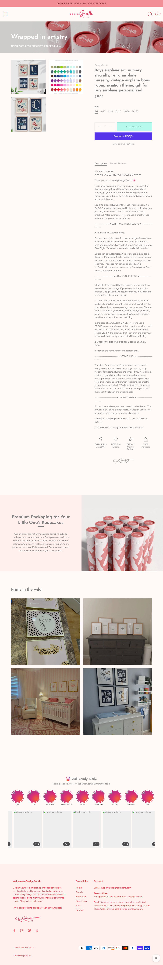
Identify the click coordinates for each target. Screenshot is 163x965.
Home (79, 887)
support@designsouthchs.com (116, 887)
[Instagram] (21, 930)
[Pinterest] (29, 930)
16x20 (118, 111)
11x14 (110, 111)
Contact (80, 910)
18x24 (127, 111)
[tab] (102, 163)
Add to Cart (134, 126)
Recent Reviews (118, 163)
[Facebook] (14, 930)
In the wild (81, 896)
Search (79, 892)
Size (97, 106)
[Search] (149, 14)
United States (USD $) (22, 947)
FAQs (78, 905)
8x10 (102, 111)
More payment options (123, 144)
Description (101, 163)
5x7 (96, 111)
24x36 (135, 111)
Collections (81, 901)
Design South (101, 65)
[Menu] (5, 13)
